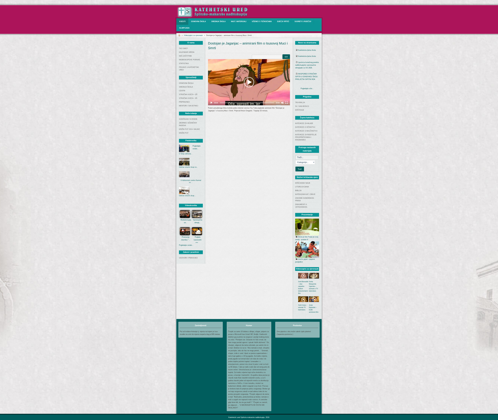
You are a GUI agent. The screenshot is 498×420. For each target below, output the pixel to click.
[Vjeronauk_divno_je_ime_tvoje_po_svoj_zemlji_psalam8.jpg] (307, 227)
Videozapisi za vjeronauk (193, 35)
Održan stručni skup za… (188, 167)
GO (286, 57)
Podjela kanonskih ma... (197, 240)
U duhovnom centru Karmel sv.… (191, 181)
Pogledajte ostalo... (186, 245)
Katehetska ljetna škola (307, 50)
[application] (249, 82)
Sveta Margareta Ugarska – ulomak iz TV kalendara (313, 286)
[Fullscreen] (286, 102)
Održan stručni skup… (187, 196)
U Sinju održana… (186, 154)
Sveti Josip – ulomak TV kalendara (302, 307)
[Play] (211, 102)
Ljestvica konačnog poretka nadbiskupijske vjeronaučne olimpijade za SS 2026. (307, 65)
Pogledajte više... (307, 88)
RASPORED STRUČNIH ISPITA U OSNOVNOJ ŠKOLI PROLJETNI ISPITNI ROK (306, 76)
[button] (249, 82)
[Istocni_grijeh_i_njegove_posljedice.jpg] (307, 249)
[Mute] (282, 102)
